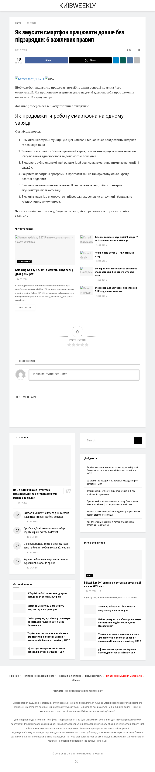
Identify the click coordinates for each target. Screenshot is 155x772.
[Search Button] (144, 5)
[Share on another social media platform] (137, 60)
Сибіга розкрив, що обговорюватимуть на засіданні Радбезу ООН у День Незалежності (49, 622)
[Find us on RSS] (81, 762)
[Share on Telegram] (116, 60)
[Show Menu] (11, 5)
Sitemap (76, 680)
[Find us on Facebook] (71, 762)
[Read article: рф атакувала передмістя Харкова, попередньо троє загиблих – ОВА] (19, 651)
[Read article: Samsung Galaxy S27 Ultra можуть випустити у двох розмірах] (45, 250)
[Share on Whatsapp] (123, 60)
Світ (89, 576)
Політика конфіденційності (38, 675)
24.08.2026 (22, 279)
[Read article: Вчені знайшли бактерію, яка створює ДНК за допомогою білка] (86, 290)
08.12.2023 (21, 50)
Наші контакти (93, 675)
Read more (27, 307)
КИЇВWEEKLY (77, 5)
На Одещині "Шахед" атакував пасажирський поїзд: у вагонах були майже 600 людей (35, 494)
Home (18, 23)
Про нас (14, 675)
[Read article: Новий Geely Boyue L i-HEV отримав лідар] (86, 255)
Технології (30, 23)
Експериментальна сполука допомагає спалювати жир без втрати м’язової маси (116, 272)
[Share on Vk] (130, 60)
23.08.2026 (101, 261)
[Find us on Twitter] (76, 762)
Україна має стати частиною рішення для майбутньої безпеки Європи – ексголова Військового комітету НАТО (48, 637)
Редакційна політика (69, 675)
